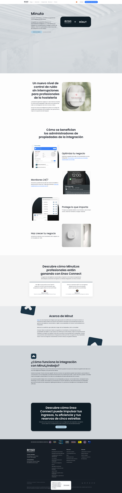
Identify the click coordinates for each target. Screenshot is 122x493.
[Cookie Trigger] (94, 483)
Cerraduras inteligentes (57, 462)
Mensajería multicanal (56, 466)
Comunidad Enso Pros (71, 453)
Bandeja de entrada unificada (58, 453)
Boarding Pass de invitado (57, 451)
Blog (67, 455)
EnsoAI (53, 464)
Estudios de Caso (70, 457)
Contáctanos (69, 462)
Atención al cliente (70, 451)
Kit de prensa (84, 458)
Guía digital (54, 458)
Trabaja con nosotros (85, 457)
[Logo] (26, 2)
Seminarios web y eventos (72, 458)
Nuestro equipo (84, 455)
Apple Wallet (54, 471)
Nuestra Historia (84, 453)
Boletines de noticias (71, 460)
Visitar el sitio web (47, 31)
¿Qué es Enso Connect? (86, 451)
